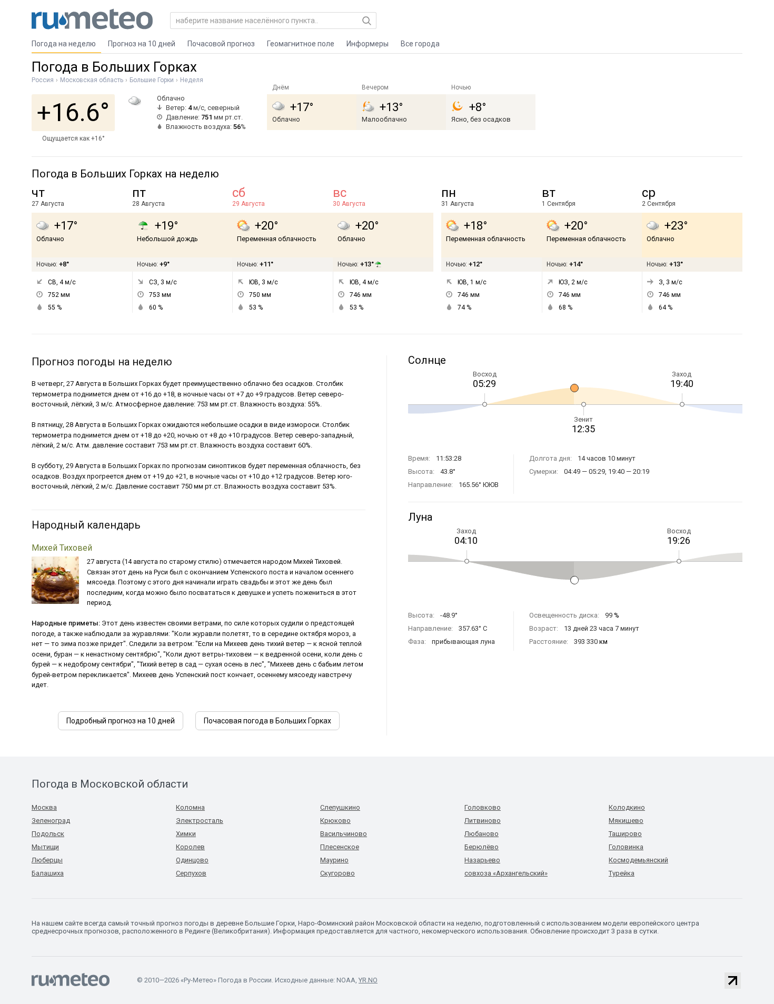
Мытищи (45, 847)
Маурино (334, 860)
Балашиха (48, 873)
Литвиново (482, 820)
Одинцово (192, 860)
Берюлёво (481, 847)
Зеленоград (51, 820)
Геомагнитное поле (300, 43)
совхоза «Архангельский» (506, 873)
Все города (420, 43)
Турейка (621, 873)
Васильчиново (343, 834)
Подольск (48, 834)
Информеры (367, 43)
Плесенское (339, 847)
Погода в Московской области (110, 784)
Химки (186, 834)
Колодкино (627, 807)
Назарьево (482, 860)
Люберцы (47, 860)
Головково (482, 807)
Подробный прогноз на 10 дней (120, 721)
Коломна (190, 807)
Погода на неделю (64, 43)
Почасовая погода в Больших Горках (267, 721)
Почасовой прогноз (221, 43)
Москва (44, 807)
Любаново (481, 834)
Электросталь (199, 820)
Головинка (626, 847)
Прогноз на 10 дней (141, 43)
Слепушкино (340, 807)
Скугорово (337, 873)
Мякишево (626, 820)
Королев (190, 847)
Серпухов (191, 873)
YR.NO (368, 980)
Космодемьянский (638, 860)
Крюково (335, 820)
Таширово (625, 834)
